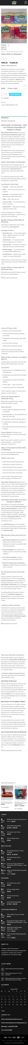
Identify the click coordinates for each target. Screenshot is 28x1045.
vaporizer (18, 79)
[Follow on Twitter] (8, 958)
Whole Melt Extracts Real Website (14, 968)
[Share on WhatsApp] (2, 108)
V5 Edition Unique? (19, 701)
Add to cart (15, 94)
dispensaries (16, 745)
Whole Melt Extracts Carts (14, 51)
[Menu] (2, 3)
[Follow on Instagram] (5, 958)
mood (16, 370)
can (7, 743)
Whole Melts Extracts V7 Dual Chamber (21, 803)
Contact (20, 1040)
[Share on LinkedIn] (16, 108)
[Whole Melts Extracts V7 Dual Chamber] (21, 793)
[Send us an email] (11, 958)
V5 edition (7, 693)
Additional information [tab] (8, 121)
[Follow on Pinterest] (14, 958)
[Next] (24, 25)
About (4, 1040)
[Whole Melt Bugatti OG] (7, 793)
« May (3, 1011)
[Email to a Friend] (11, 108)
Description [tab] (4, 117)
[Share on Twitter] (8, 108)
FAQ (25, 1040)
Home (2, 51)
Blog (15, 1040)
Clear (25, 85)
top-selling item (14, 227)
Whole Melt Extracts (12, 950)
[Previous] (3, 25)
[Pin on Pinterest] (14, 108)
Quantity (3, 88)
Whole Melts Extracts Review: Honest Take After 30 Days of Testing (15, 979)
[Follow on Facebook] (2, 958)
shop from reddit (8, 530)
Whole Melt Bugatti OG (6, 802)
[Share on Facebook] (5, 108)
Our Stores (10, 1040)
